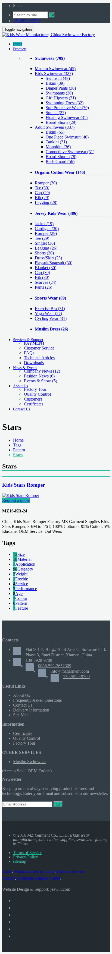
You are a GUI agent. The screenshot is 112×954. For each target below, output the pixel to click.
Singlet (45, 243)
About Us (21, 695)
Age (19, 593)
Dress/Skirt (48, 258)
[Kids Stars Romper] (20, 495)
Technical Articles (39, 357)
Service (21, 583)
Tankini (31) (56, 142)
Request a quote (16, 500)
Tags (17, 445)
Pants (43, 287)
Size (21, 554)
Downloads (34, 362)
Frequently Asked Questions (37, 700)
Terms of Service (27, 852)
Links (7, 871)
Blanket (45, 267)
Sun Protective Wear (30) (67, 107)
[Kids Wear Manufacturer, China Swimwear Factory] (48, 34)
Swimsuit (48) (58, 78)
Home (18, 440)
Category (25, 569)
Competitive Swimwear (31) (70, 151)
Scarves (45, 282)
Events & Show (40, 381)
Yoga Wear (48, 313)
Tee (42, 187)
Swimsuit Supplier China (38, 878)
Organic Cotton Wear (60, 172)
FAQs (29, 353)
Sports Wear (50, 298)
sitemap (19, 861)
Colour (21, 598)
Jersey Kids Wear (56, 213)
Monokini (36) (58, 146)
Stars (18, 454)
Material (24, 559)
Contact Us (22, 705)
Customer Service (39, 348)
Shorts (44, 253)
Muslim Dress (51, 329)
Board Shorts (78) (61, 156)
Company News (42, 371)
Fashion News (39, 376)
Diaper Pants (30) (61, 88)
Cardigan (47, 228)
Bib (42, 197)
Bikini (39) (55, 83)
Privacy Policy (25, 857)
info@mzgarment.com (70, 671)
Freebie (21, 579)
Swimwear (50, 58)
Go (51, 15)
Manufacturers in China (34, 871)
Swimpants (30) (59, 93)
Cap (42, 192)
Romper (46, 183)
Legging (46, 202)
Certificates (33, 404)
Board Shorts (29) (61, 122)
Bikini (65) (55, 132)
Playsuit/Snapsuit (53, 262)
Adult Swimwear (54, 127)
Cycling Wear (51, 318)
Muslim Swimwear (55, 68)
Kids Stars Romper (23, 485)
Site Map (21, 715)
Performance (26, 588)
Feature (21, 608)
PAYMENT (34, 343)
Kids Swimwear (54, 73)
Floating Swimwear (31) (67, 117)
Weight (21, 574)
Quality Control (37, 394)
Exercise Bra (50, 308)
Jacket (44, 223)
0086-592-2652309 (54, 665)
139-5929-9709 (26, 20)
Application (25, 564)
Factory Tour (35, 389)
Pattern (19, 450)
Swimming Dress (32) (64, 102)
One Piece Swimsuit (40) (67, 137)
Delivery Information (31, 710)
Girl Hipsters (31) (61, 98)
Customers (33, 399)
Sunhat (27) (56, 112)
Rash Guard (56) (60, 161)
